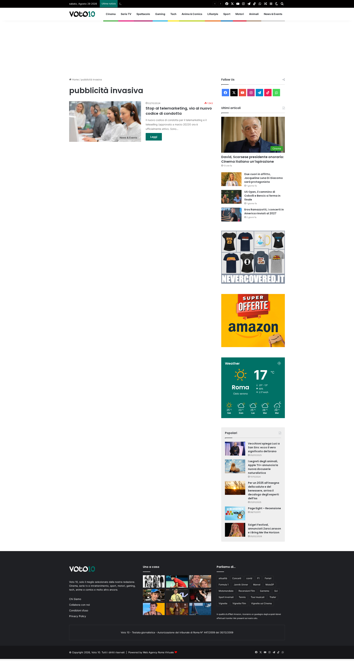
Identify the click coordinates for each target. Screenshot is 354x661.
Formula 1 (224, 584)
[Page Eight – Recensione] (235, 513)
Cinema (111, 13)
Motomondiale (226, 590)
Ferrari (268, 578)
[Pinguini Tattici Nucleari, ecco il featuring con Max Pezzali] (154, 581)
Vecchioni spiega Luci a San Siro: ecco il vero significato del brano (264, 447)
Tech (173, 13)
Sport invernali (226, 597)
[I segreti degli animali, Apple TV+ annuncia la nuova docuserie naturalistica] (235, 466)
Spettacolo (143, 13)
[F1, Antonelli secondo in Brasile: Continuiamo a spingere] (154, 595)
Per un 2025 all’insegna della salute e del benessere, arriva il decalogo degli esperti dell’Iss (263, 490)
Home (75, 79)
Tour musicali (257, 597)
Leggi (153, 136)
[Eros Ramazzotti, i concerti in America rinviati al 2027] (231, 215)
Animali (254, 13)
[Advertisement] (177, 46)
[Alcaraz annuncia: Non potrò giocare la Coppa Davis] (177, 581)
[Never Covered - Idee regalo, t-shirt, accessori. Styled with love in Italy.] (253, 282)
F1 (258, 578)
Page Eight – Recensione (264, 508)
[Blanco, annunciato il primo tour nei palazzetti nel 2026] (154, 609)
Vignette (223, 603)
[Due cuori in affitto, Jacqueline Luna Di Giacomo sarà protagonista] (231, 179)
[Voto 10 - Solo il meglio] (82, 14)
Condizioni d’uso (78, 610)
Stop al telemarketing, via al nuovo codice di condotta (179, 111)
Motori (239, 13)
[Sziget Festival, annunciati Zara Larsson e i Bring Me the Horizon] (235, 530)
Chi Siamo (75, 599)
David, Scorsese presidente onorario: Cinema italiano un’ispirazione (252, 159)
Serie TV (126, 13)
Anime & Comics (192, 13)
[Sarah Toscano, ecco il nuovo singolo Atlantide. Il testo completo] (200, 595)
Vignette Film (239, 603)
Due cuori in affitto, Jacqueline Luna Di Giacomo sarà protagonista (157, 3)
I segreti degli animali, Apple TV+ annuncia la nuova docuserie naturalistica (263, 467)
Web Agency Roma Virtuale (158, 652)
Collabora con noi (79, 604)
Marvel (256, 584)
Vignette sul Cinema (261, 603)
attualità (223, 578)
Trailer (273, 597)
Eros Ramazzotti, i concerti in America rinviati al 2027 (264, 211)
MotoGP (270, 584)
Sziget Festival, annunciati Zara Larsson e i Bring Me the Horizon (264, 528)
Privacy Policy (77, 616)
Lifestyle (212, 13)
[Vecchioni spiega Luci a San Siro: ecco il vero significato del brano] (235, 449)
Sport (226, 13)
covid (249, 578)
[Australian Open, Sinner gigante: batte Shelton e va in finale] (177, 595)
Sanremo (264, 590)
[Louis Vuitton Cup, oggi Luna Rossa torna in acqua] (200, 609)
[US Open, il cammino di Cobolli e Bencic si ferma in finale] (231, 197)
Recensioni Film (247, 590)
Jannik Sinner (241, 584)
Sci (276, 590)
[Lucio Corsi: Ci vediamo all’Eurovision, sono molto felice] (177, 609)
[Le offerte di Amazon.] (253, 346)
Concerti (236, 578)
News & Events (273, 13)
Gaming (160, 13)
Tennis (242, 597)
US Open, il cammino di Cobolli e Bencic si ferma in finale (262, 195)
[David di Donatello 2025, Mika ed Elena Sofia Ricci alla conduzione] (200, 581)
